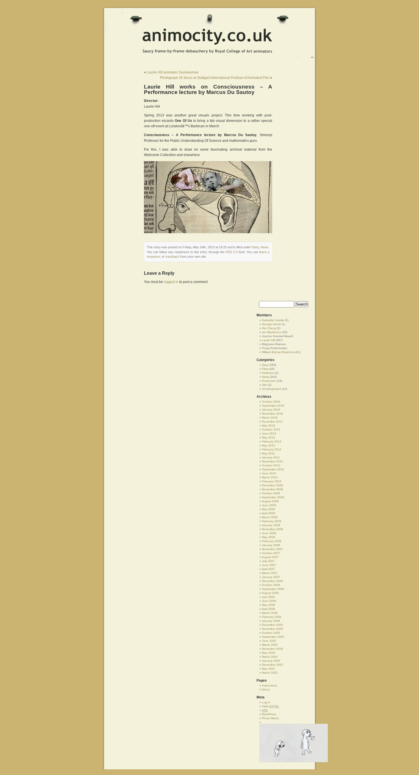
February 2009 (271, 521)
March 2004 (270, 656)
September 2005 (273, 636)
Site (264, 384)
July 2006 (268, 596)
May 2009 (268, 509)
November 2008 (272, 529)
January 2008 (271, 545)
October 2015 (271, 429)
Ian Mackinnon (271, 332)
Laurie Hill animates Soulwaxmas (173, 72)
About (266, 689)
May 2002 (268, 668)
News (265, 247)
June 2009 (269, 505)
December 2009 (272, 485)
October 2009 (271, 493)
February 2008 (271, 541)
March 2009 (270, 517)
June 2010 (269, 473)
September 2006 (273, 589)
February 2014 (271, 441)
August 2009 (270, 501)
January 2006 (271, 620)
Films (265, 368)
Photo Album (270, 718)
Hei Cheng (269, 328)
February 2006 (271, 616)
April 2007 (268, 569)
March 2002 (270, 672)
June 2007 (269, 565)
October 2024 (271, 401)
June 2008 (269, 533)
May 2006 (268, 604)
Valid (270, 706)
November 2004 (272, 648)
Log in (266, 702)
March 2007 (270, 573)
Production (269, 380)
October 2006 (271, 585)
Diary (255, 247)
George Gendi (271, 324)
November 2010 (272, 461)
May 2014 (268, 437)
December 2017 (272, 421)
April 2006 (268, 608)
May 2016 (268, 425)
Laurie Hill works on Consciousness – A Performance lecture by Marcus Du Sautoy (208, 89)
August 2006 (270, 592)
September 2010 (273, 469)
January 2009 (271, 525)
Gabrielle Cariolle (273, 320)
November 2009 (272, 489)
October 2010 (271, 465)
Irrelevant (268, 372)
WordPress (269, 714)
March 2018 (270, 417)
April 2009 (268, 513)
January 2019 (271, 409)
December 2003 (272, 664)
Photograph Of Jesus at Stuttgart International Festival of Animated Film (214, 78)
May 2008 (268, 537)
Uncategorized (271, 388)
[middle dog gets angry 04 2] (285, 743)
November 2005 (272, 628)
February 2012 (271, 449)
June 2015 (269, 433)
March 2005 (270, 644)
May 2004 (268, 652)
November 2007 (272, 549)
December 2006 (272, 581)
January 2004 (271, 660)
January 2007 (271, 577)
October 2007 (271, 553)
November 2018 (272, 413)
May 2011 (268, 453)
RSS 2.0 (231, 252)
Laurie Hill (268, 340)
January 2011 (271, 457)
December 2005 (272, 624)
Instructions (269, 685)
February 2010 (271, 481)
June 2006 (269, 600)
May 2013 (268, 445)
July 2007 (268, 561)
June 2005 (269, 640)
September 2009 (273, 497)
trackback (172, 256)
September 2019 (273, 405)
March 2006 (270, 612)
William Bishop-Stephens (278, 352)
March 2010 (270, 477)
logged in (171, 282)
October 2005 (271, 632)
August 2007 (270, 557)
